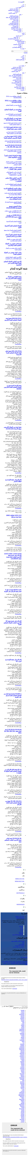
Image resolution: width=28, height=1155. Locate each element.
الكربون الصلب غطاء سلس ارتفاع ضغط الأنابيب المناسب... (13, 179)
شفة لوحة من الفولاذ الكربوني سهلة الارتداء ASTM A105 (12, 119)
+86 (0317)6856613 (19, 881)
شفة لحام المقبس (14, 23)
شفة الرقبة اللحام (14, 16)
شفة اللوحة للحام (14, 18)
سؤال (20, 311)
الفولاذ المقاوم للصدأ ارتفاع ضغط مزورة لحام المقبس (13, 235)
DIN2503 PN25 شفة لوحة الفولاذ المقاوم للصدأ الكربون (12, 319)
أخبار (23, 34)
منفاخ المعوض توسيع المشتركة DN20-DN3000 (13, 207)
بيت (23, 4)
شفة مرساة (15, 25)
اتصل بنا (22, 48)
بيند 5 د (8, 963)
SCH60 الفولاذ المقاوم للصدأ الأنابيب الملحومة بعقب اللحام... (12, 157)
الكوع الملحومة (14, 963)
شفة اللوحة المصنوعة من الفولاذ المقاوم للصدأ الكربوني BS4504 (12, 387)
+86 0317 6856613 (19, 878)
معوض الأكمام (12, 13)
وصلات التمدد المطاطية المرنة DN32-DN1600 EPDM (12, 189)
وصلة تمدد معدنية (14, 8)
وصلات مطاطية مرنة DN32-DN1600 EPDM (13, 101)
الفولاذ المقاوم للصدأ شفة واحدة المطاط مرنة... (13, 198)
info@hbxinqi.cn (20, 892)
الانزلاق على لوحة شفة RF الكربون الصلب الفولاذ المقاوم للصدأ (12, 622)
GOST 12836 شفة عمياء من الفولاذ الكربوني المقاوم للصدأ (12, 137)
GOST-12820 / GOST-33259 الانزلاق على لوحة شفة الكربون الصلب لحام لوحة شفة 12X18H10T (12, 556)
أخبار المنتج (18, 35)
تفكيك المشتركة (17, 30)
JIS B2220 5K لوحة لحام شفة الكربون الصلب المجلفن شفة (12, 840)
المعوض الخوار (17, 70)
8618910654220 (20, 904)
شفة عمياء (15, 20)
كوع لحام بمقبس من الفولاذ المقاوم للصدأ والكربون (13, 244)
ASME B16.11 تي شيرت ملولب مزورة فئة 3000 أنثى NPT (13, 216)
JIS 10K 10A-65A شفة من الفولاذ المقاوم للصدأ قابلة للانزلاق (13, 802)
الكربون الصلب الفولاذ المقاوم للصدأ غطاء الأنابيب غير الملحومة (12, 263)
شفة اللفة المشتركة (13, 24)
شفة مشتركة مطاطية (9, 961)
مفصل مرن (18, 7)
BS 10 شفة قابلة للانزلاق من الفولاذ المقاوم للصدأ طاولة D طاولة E (12, 771)
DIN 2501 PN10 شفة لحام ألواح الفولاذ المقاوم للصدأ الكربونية (13, 352)
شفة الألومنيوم (14, 27)
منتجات (22, 6)
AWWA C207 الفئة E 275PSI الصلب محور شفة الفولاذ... (12, 128)
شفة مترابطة (15, 21)
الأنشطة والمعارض (16, 47)
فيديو (23, 33)
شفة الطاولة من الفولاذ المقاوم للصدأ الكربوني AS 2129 (13, 278)
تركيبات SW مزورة (19, 945)
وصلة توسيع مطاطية (13, 10)
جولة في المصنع (17, 44)
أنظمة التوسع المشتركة (21, 961)
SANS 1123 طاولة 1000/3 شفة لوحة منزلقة (13, 516)
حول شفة (16, 37)
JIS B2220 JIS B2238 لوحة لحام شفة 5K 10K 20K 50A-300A (12, 731)
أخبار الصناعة (18, 40)
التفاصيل (17, 311)
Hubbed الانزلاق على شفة (12, 17)
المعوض (16, 11)
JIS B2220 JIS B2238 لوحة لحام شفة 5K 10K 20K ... (13, 146)
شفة (20, 14)
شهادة (19, 45)
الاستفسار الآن (23, 957)
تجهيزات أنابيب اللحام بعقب (17, 941)
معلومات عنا (21, 43)
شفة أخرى (18, 85)
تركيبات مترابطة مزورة (18, 946)
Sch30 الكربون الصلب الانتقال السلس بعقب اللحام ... (12, 168)
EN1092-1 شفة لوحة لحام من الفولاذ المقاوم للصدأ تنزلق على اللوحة (12, 695)
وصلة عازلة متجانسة (16, 28)
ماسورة (19, 31)
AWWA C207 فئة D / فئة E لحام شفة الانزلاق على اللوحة (12, 590)
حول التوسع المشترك (13, 38)
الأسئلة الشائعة (20, 41)
